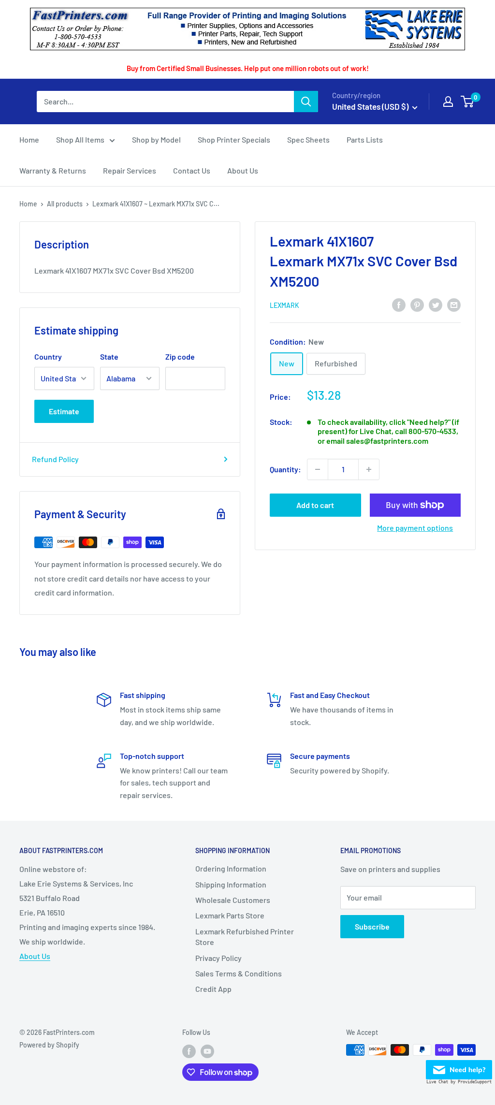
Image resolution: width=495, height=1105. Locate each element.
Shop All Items (80, 139)
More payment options (415, 527)
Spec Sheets (308, 139)
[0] (468, 101)
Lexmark (284, 305)
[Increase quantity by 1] (369, 469)
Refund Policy (55, 459)
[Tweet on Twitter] (435, 304)
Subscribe (372, 926)
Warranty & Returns (52, 170)
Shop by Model (156, 139)
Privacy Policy (218, 957)
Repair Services (129, 170)
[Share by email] (454, 304)
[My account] (448, 101)
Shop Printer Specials (234, 139)
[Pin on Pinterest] (417, 304)
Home (29, 139)
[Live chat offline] (459, 1067)
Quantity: (285, 469)
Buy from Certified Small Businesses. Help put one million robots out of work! (248, 68)
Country (48, 356)
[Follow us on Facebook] (189, 1051)
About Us (242, 170)
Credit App (213, 988)
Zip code (180, 356)
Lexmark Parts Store (229, 915)
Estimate (64, 411)
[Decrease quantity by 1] (317, 469)
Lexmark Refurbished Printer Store (244, 936)
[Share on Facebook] (399, 304)
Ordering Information (230, 868)
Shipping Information (230, 884)
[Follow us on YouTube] (207, 1051)
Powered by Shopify (49, 1045)
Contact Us (191, 170)
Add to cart (315, 504)
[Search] (306, 101)
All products (65, 204)
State (109, 356)
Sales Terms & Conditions (238, 973)
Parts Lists (365, 139)
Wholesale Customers (232, 899)
